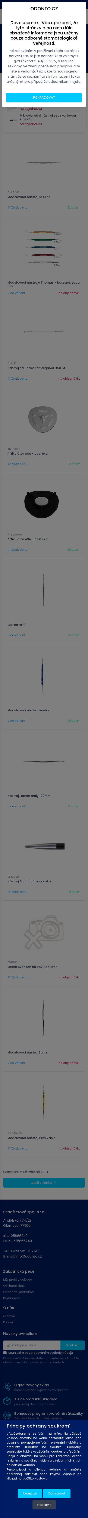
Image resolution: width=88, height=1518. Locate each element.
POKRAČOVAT (44, 97)
